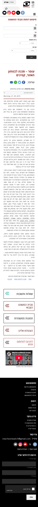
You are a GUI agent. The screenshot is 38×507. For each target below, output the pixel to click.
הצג (31, 57)
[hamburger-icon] (33, 14)
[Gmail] (11, 82)
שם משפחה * (31, 467)
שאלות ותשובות (24, 294)
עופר (29, 279)
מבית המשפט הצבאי (25, 306)
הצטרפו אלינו (25, 330)
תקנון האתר (33, 449)
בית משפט (32, 40)
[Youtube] (14, 13)
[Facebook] (23, 82)
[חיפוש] (6, 9)
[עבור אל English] (11, 2)
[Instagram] (9, 13)
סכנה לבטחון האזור (20, 279)
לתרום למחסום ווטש (25, 343)
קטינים (10, 279)
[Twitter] (19, 82)
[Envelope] (4, 13)
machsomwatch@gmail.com (16, 438)
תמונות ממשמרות (23, 318)
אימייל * (33, 476)
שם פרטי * (32, 459)
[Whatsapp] (15, 82)
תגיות (34, 47)
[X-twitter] (18, 13)
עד (35, 32)
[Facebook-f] (23, 13)
